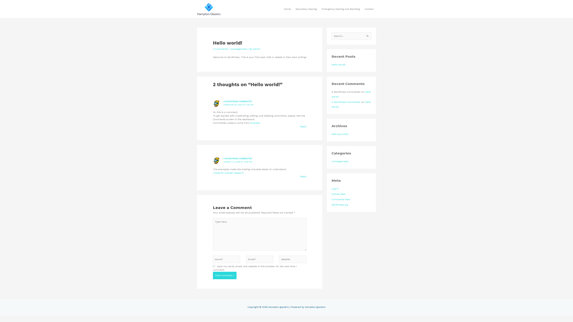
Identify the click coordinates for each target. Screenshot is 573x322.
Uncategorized (238, 49)
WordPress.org (340, 204)
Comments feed (341, 199)
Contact (369, 9)
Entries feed (338, 194)
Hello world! (338, 64)
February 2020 (340, 134)
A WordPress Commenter (238, 101)
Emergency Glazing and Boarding (341, 9)
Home (287, 9)
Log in (335, 188)
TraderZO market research (228, 172)
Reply (303, 126)
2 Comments (220, 49)
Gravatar (255, 122)
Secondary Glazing (306, 9)
